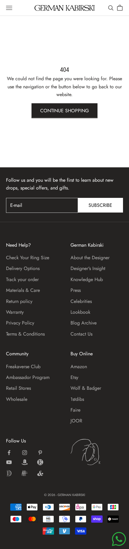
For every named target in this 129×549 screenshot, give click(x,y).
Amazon (78, 366)
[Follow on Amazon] (25, 462)
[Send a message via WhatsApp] (119, 539)
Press (75, 290)
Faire (75, 410)
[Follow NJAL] (25, 473)
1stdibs (77, 399)
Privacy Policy (20, 322)
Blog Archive (83, 322)
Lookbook (80, 312)
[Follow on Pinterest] (40, 453)
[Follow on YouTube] (9, 462)
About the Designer (90, 257)
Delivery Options (23, 268)
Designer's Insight (87, 268)
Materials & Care (23, 290)
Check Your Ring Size (27, 257)
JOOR (76, 420)
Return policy (19, 301)
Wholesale (16, 399)
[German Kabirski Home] (96, 452)
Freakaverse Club (23, 366)
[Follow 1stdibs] (9, 473)
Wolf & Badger (85, 388)
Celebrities (81, 301)
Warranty (15, 312)
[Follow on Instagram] (25, 453)
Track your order (22, 279)
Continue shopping (64, 110)
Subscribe (100, 205)
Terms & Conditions (25, 333)
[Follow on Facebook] (9, 453)
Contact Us (81, 333)
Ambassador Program (28, 377)
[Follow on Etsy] (40, 462)
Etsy (74, 377)
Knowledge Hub (86, 279)
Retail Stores (18, 388)
